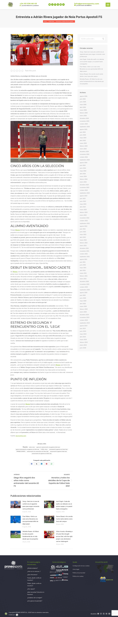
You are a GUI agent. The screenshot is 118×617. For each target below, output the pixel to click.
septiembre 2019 (85, 323)
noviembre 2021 (84, 251)
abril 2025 (83, 140)
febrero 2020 (83, 309)
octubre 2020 (84, 287)
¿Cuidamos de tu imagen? (34, 598)
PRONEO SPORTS (21, 451)
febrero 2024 (83, 179)
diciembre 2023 (84, 185)
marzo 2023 (83, 209)
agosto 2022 (83, 226)
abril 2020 (83, 303)
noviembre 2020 (84, 284)
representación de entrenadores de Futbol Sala (37, 451)
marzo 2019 (83, 339)
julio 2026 (83, 99)
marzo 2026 (83, 110)
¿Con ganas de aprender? (34, 601)
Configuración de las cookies (81, 566)
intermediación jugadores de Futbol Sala (58, 449)
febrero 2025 (83, 146)
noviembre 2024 (84, 154)
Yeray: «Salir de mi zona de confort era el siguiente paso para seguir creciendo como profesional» (30, 505)
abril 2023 (83, 207)
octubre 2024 (84, 157)
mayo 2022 (83, 234)
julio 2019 (83, 328)
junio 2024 (83, 168)
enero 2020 (83, 312)
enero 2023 (83, 215)
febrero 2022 (83, 243)
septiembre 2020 (85, 290)
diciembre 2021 (84, 248)
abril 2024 (83, 174)
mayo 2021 (83, 268)
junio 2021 (83, 265)
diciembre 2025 (84, 118)
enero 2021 (83, 279)
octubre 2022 (84, 221)
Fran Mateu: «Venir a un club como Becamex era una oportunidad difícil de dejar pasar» (30, 520)
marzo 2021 (83, 273)
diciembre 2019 (84, 315)
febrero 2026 (83, 113)
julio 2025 (83, 132)
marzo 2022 (83, 240)
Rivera (17, 230)
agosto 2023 (83, 196)
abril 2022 (83, 237)
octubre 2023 (84, 190)
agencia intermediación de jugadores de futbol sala (27, 449)
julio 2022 (83, 229)
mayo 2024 (83, 171)
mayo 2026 (83, 104)
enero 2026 (83, 115)
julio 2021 (83, 262)
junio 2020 (83, 298)
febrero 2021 (83, 276)
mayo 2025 (83, 138)
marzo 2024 (83, 176)
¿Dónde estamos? (32, 568)
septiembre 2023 (85, 193)
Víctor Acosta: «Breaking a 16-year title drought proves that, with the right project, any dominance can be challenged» (64, 536)
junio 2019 (83, 331)
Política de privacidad (79, 573)
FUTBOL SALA (44, 449)
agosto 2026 (83, 96)
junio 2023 (83, 201)
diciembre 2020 (84, 281)
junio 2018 (83, 348)
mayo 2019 (83, 334)
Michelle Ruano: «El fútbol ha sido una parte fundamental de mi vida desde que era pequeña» (30, 535)
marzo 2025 (83, 143)
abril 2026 (83, 107)
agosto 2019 (83, 326)
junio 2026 (83, 102)
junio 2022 (83, 232)
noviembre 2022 (84, 218)
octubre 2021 (84, 254)
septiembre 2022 (85, 223)
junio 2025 (83, 135)
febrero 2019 (83, 342)
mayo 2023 (83, 204)
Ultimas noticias (16, 38)
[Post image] (16, 504)
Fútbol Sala (15, 36)
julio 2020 (83, 295)
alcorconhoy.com (21, 436)
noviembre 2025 (84, 121)
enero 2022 (83, 245)
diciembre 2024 (84, 151)
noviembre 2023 (84, 187)
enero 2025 (83, 149)
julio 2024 (83, 165)
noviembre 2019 (84, 317)
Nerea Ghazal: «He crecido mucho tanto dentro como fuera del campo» (64, 519)
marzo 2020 (83, 306)
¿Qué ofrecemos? (32, 575)
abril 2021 (83, 270)
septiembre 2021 (85, 256)
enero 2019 (83, 345)
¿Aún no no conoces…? (33, 571)
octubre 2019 (84, 320)
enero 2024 (83, 182)
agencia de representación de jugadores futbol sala (48, 447)
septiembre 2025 (85, 127)
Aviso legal (76, 569)
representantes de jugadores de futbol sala (42, 453)
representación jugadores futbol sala (58, 451)
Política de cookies (78, 576)
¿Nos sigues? (31, 589)
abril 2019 (83, 337)
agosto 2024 (83, 162)
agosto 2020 (83, 292)
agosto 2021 (83, 259)
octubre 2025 (84, 124)
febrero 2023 (83, 212)
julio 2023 (83, 198)
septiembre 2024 (85, 160)
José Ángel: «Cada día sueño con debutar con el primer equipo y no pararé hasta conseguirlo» (64, 505)
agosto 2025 (83, 129)
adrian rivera (32, 447)
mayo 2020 (83, 301)
